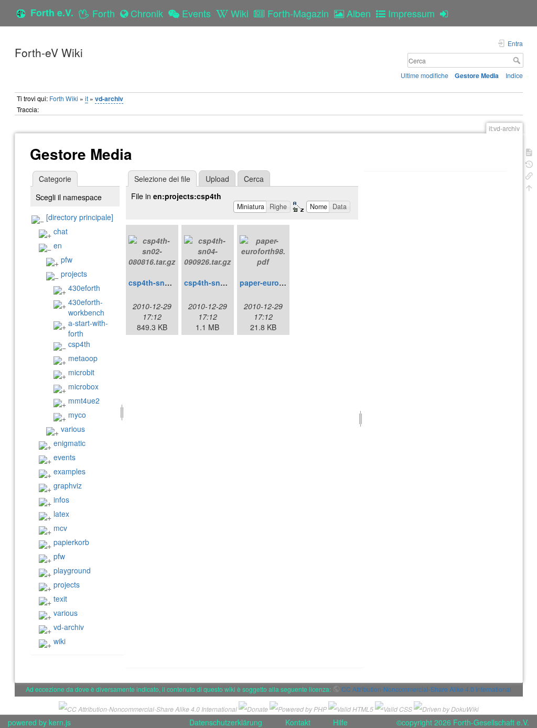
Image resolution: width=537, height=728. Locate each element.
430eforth (84, 287)
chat (60, 231)
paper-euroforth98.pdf (279, 282)
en (57, 245)
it (86, 98)
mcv (60, 528)
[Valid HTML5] (350, 707)
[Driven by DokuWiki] (446, 707)
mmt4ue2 (84, 400)
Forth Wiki (63, 98)
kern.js (60, 722)
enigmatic (69, 443)
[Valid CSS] (393, 707)
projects (74, 273)
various (73, 428)
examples (69, 471)
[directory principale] (79, 217)
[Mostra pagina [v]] (529, 151)
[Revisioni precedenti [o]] (529, 163)
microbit (81, 372)
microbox (83, 386)
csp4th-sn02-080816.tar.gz (175, 282)
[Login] (446, 13)
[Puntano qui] (529, 175)
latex (61, 513)
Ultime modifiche (424, 75)
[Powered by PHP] (298, 707)
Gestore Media (477, 75)
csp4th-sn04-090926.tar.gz (231, 282)
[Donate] (253, 707)
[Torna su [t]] (529, 187)
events (64, 457)
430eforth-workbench (86, 307)
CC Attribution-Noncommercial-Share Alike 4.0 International (426, 688)
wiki (59, 641)
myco (77, 414)
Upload (217, 178)
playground (72, 570)
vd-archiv (109, 98)
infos (61, 499)
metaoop (83, 358)
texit (60, 598)
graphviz (67, 485)
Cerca (518, 60)
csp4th (79, 344)
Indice (514, 75)
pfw (66, 259)
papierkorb (71, 542)
